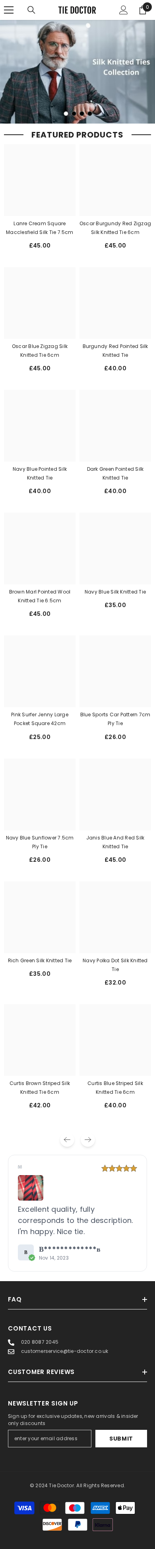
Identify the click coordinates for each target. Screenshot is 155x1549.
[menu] (9, 10)
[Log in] (123, 10)
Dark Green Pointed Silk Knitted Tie (115, 473)
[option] (77, 72)
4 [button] (89, 113)
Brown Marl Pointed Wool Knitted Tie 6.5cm (40, 596)
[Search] (31, 10)
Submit (121, 1439)
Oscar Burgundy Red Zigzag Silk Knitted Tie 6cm (115, 228)
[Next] (88, 1139)
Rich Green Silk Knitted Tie (40, 960)
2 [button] (74, 113)
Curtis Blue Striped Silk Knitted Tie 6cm (115, 1087)
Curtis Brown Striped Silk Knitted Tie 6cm (40, 1087)
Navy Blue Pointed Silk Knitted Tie (40, 473)
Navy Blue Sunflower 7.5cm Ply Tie (40, 842)
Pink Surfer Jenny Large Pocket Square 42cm (39, 719)
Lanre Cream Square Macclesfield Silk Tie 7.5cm (39, 228)
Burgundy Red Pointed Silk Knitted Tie (115, 350)
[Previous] (67, 1139)
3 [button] (81, 113)
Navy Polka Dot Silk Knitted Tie (115, 965)
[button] (30, 1188)
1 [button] (66, 113)
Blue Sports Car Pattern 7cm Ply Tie (115, 719)
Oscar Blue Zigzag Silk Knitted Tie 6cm (40, 350)
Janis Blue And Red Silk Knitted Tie (115, 842)
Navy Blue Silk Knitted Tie (115, 591)
